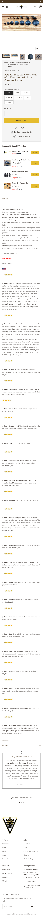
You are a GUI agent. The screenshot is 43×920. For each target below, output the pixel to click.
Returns (5, 740)
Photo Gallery (28, 859)
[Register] (32, 906)
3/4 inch (8, 93)
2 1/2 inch (9, 102)
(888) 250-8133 (31, 881)
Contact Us (6, 870)
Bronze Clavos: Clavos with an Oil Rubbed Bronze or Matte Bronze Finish (19, 64)
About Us (27, 844)
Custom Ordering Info (31, 851)
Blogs (25, 847)
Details (5, 199)
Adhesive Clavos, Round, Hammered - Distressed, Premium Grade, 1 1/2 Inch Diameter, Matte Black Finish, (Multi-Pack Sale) (21, 171)
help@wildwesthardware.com (33, 886)
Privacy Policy (7, 873)
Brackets (5, 859)
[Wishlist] (35, 7)
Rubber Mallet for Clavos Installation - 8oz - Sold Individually (21, 151)
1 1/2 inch (9, 97)
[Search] (7, 7)
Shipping (5, 881)
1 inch (17, 93)
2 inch (27, 97)
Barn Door (5, 851)
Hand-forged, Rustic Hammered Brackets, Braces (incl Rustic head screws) (21, 160)
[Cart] (40, 7)
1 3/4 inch (19, 97)
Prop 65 (5, 745)
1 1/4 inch (25, 93)
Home (6, 62)
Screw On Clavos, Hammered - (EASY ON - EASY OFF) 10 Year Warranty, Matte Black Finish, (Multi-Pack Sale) (21, 183)
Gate (4, 855)
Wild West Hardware (18, 914)
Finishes (26, 855)
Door (4, 847)
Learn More (21, 784)
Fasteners (5, 844)
